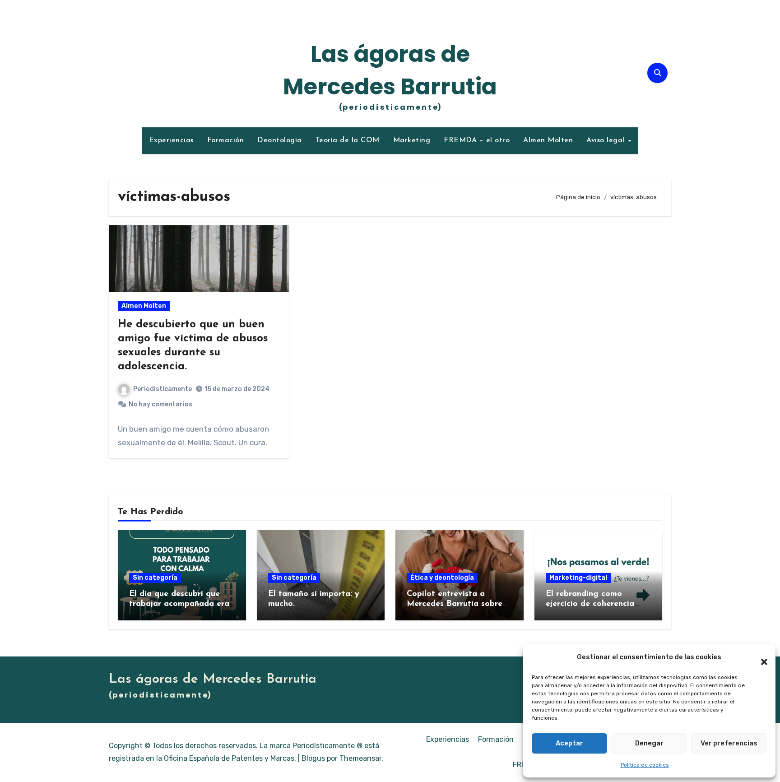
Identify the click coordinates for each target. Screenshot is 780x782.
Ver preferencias (729, 743)
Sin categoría (155, 578)
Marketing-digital (578, 578)
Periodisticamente (162, 389)
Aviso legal (606, 140)
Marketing (412, 140)
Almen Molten (548, 140)
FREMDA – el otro (477, 140)
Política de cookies (645, 765)
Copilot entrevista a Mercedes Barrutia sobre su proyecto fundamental (455, 604)
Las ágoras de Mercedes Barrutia (390, 70)
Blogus (313, 758)
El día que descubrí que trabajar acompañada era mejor (179, 604)
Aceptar (569, 743)
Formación (225, 140)
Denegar (649, 743)
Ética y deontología (442, 578)
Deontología (279, 140)
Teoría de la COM (348, 140)
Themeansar (360, 758)
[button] (759, 657)
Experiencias (171, 140)
